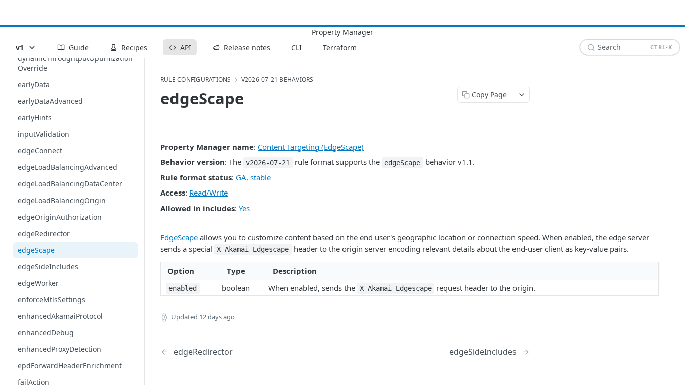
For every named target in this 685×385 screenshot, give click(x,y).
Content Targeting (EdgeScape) (311, 147)
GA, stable (253, 177)
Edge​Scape (179, 237)
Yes (244, 208)
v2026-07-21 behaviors (277, 80)
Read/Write (208, 192)
